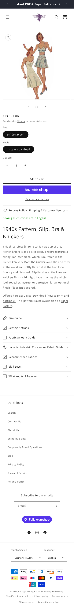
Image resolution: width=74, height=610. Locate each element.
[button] (7, 17)
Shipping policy (17, 438)
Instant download (18, 149)
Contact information (48, 602)
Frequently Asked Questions (25, 447)
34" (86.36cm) (15, 134)
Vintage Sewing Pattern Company (35, 591)
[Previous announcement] (7, 4)
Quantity (7, 157)
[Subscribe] (56, 505)
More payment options (37, 198)
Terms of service (60, 596)
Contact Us (14, 421)
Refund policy (24, 596)
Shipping (21, 121)
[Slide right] (45, 107)
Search (12, 412)
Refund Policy (16, 481)
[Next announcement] (67, 4)
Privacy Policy (16, 464)
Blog (10, 455)
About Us (13, 430)
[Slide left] (28, 107)
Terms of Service (18, 473)
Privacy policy (41, 596)
